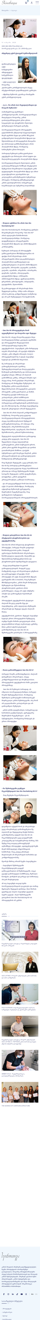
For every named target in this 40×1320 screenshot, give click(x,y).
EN (36, 1294)
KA (32, 1294)
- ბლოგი (4, 1316)
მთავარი (5, 10)
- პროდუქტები (7, 1308)
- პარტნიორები (7, 1312)
